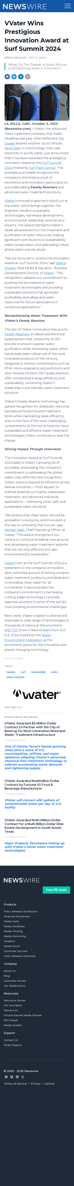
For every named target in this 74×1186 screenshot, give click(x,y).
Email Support (13, 1044)
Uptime (49, 1083)
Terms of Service (15, 1083)
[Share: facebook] (7, 76)
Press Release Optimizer (20, 955)
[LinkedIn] (17, 1076)
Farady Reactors (17, 334)
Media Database (14, 926)
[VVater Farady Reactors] (37, 119)
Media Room (12, 946)
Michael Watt (15, 530)
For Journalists (13, 1005)
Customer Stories (15, 980)
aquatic (11, 672)
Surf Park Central (42, 168)
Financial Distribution (17, 916)
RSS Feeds (11, 1020)
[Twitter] (11, 1076)
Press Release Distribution (21, 911)
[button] (68, 6)
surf (23, 672)
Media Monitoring (15, 936)
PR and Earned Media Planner (23, 1015)
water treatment (15, 677)
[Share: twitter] (14, 76)
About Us (10, 970)
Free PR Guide (56, 890)
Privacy (36, 1083)
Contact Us (11, 1040)
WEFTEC (11, 630)
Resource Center (15, 1000)
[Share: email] (28, 76)
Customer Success (16, 951)
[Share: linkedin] (21, 76)
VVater (10, 201)
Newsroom (11, 1010)
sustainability (38, 672)
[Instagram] (22, 1076)
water (54, 672)
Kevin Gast (12, 148)
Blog (7, 975)
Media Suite (11, 921)
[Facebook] (6, 1076)
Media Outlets (13, 1025)
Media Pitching (13, 931)
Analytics (9, 941)
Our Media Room (14, 985)
